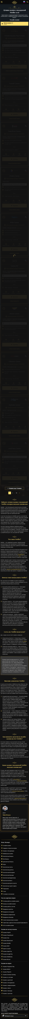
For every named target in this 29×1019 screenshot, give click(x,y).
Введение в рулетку (8, 909)
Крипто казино (7, 948)
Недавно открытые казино (10, 848)
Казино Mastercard (8, 940)
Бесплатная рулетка (8, 870)
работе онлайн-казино (20, 798)
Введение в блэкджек (8, 912)
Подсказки (6, 888)
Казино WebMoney (7, 956)
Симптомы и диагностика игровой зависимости (15, 922)
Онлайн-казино (7, 845)
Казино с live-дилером (8, 851)
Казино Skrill (6, 946)
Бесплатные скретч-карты (9, 886)
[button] (14, 1015)
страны (25, 641)
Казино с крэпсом (7, 993)
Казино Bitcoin (6, 959)
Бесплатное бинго (7, 880)
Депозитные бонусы (8, 861)
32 (16, 493)
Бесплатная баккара (8, 875)
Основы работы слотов (9, 906)
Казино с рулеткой (8, 980)
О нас (4, 891)
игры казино (16, 779)
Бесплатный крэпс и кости (10, 883)
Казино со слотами (8, 977)
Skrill (20, 556)
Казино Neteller (7, 943)
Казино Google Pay (8, 954)
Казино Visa (6, 938)
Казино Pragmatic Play (8, 966)
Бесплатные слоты (8, 867)
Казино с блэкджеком (8, 982)
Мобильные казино (8, 853)
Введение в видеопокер (9, 914)
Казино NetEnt (6, 969)
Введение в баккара (8, 917)
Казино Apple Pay (7, 951)
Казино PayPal (6, 932)
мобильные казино (22, 780)
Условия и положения (8, 894)
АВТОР (4, 813)
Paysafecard (21, 554)
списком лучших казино (18, 791)
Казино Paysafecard (8, 935)
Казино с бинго (7, 988)
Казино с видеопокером (9, 985)
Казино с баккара (7, 991)
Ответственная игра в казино (10, 920)
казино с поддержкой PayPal (14, 569)
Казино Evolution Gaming (9, 974)
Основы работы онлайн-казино (11, 901)
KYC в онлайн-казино (8, 925)
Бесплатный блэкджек (9, 872)
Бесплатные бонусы (8, 856)
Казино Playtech (7, 972)
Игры (4, 864)
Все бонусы (6, 859)
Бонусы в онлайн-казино (9, 904)
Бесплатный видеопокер (9, 878)
